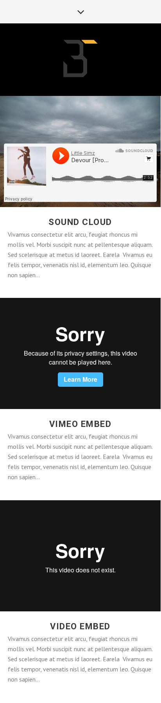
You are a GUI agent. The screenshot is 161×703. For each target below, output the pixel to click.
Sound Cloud (80, 222)
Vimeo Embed (80, 424)
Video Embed (80, 626)
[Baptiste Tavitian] (80, 59)
